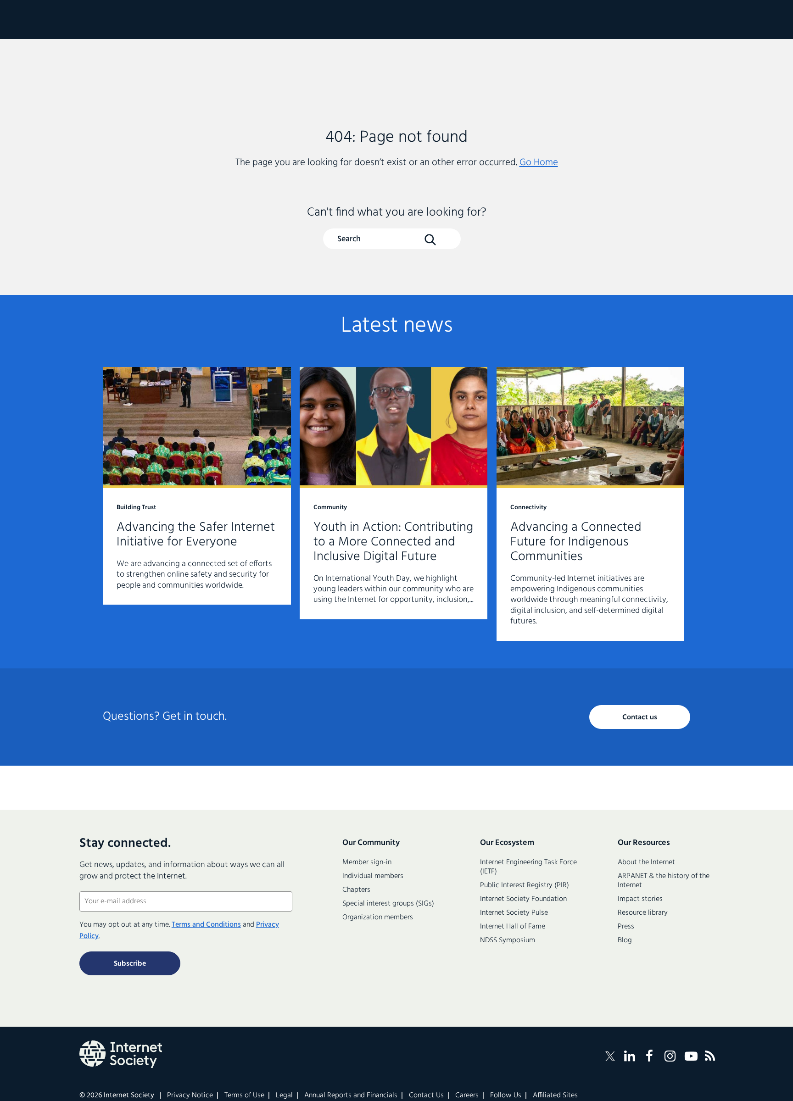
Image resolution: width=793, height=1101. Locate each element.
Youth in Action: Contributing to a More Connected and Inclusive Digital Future (394, 493)
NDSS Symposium (507, 940)
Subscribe (130, 964)
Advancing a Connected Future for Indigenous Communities (591, 504)
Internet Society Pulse (514, 913)
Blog (625, 940)
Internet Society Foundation (523, 899)
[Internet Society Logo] (120, 1054)
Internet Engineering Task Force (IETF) (528, 867)
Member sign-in (366, 862)
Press (626, 927)
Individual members (372, 876)
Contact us (639, 717)
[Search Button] (430, 239)
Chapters (356, 890)
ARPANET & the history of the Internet (663, 880)
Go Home (538, 162)
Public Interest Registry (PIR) (524, 885)
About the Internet (646, 862)
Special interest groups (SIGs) (388, 904)
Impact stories (640, 899)
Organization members (377, 917)
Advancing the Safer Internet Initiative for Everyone (197, 486)
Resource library (643, 913)
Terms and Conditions (206, 925)
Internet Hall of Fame (512, 927)
